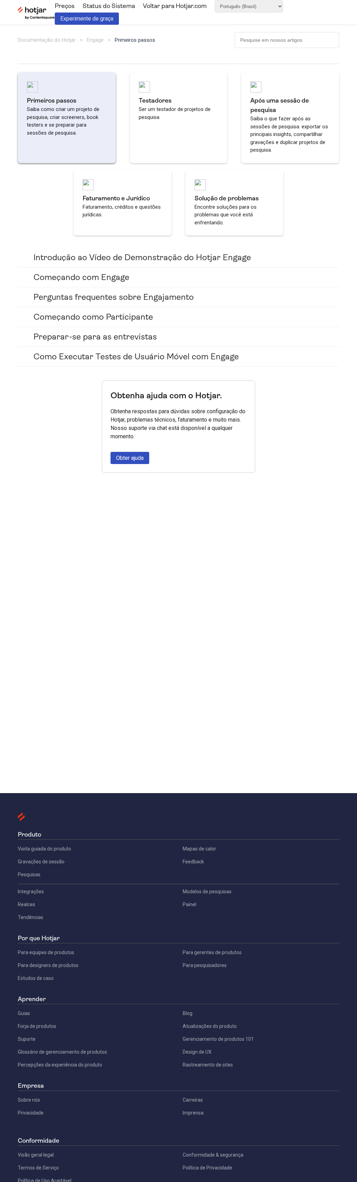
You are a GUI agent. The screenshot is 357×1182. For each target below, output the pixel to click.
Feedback (193, 861)
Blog (187, 1013)
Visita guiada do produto (44, 849)
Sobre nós (29, 1100)
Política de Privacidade (207, 1168)
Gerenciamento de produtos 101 (218, 1039)
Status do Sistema (109, 5)
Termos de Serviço (38, 1168)
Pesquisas (29, 874)
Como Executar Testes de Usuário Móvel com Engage (136, 356)
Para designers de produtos (48, 965)
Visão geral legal (36, 1155)
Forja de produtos (37, 1026)
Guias (24, 1013)
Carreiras (193, 1100)
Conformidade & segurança (213, 1155)
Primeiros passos (135, 40)
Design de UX (197, 1052)
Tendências (30, 917)
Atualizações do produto (210, 1026)
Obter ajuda (130, 458)
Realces (26, 904)
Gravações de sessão (41, 861)
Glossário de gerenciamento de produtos (62, 1052)
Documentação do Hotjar (47, 40)
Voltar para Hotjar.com (175, 5)
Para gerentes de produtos (212, 952)
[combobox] (287, 40)
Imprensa (193, 1113)
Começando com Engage (81, 277)
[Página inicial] (36, 18)
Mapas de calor (199, 849)
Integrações (31, 891)
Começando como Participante (93, 317)
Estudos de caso (36, 978)
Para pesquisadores (205, 965)
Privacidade (31, 1113)
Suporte (27, 1039)
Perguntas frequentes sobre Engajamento (113, 297)
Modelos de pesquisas (207, 891)
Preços (65, 5)
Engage (95, 40)
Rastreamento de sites (208, 1065)
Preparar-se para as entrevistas (95, 337)
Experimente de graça (86, 18)
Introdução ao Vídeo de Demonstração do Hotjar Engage (142, 257)
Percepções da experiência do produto (60, 1065)
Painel (189, 904)
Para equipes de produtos (46, 952)
